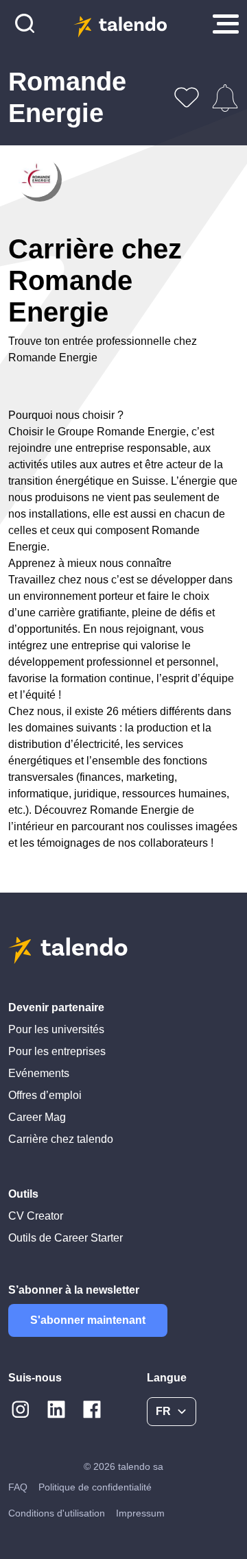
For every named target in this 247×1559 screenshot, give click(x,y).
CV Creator (35, 1216)
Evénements (38, 1073)
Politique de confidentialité (95, 1487)
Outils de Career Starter (65, 1238)
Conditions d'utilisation (56, 1513)
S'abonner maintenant (87, 1320)
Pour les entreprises (57, 1051)
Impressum (140, 1513)
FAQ (17, 1487)
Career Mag (37, 1117)
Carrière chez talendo (60, 1139)
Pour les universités (56, 1029)
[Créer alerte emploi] (225, 98)
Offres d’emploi (45, 1095)
